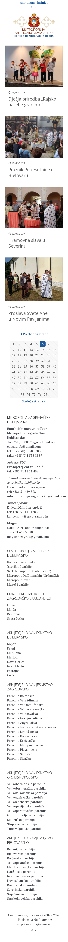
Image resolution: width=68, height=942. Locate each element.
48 (54, 372)
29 (37, 361)
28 (31, 361)
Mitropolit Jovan (19, 580)
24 (54, 355)
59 (25, 383)
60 (31, 383)
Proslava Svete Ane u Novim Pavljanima (28, 316)
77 (45, 394)
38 (43, 366)
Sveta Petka (15, 618)
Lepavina (13, 605)
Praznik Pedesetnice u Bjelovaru (31, 172)
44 (31, 372)
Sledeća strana (32, 401)
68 (31, 389)
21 (37, 355)
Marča (11, 609)
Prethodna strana (35, 334)
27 (25, 361)
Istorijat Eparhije (19, 566)
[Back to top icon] (61, 935)
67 (25, 389)
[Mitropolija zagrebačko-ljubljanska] (34, 25)
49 (13, 377)
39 (48, 366)
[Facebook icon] (31, 7)
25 (13, 361)
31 (48, 361)
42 (19, 372)
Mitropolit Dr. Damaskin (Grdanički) (33, 575)
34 (19, 366)
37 (37, 366)
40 (54, 366)
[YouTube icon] (35, 7)
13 (37, 349)
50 (19, 377)
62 (43, 383)
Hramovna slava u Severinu (26, 243)
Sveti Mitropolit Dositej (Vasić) (29, 571)
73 (22, 394)
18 (19, 355)
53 (37, 377)
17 (13, 355)
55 (48, 377)
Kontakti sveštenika (21, 562)
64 (54, 383)
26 (19, 361)
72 (54, 389)
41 (13, 372)
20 (31, 355)
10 (19, 349)
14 (43, 349)
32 (54, 361)
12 (31, 349)
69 (37, 389)
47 (48, 372)
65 (13, 389)
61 (37, 383)
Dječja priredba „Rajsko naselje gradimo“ (32, 102)
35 (25, 366)
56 (54, 377)
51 (25, 377)
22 (43, 355)
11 (25, 349)
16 (54, 349)
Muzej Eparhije (18, 584)
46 (43, 372)
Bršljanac (14, 614)
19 (25, 355)
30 (43, 361)
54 (43, 377)
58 (19, 383)
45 (37, 372)
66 (19, 389)
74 (28, 394)
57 (13, 383)
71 (48, 389)
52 (31, 377)
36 (31, 366)
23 (48, 355)
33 (13, 366)
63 (48, 383)
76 (40, 394)
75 (34, 394)
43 (25, 372)
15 (48, 349)
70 (43, 389)
